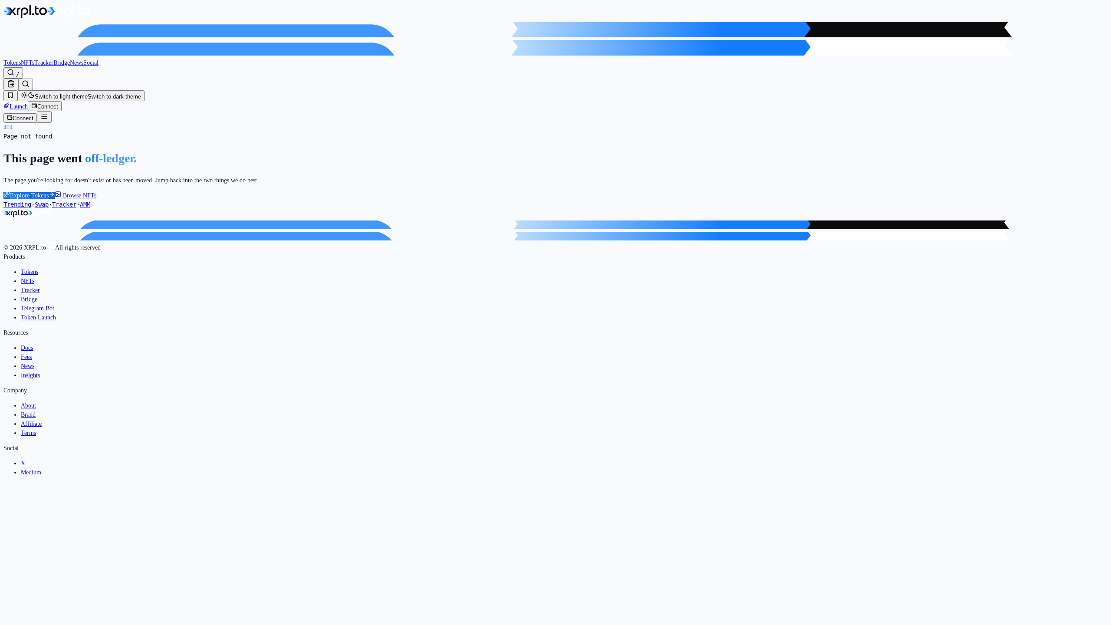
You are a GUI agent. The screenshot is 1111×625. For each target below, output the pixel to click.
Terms (28, 433)
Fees (26, 357)
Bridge (61, 62)
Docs (27, 348)
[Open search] (25, 84)
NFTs (27, 62)
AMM (85, 204)
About (28, 405)
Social (91, 62)
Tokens (12, 62)
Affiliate (31, 424)
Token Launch (38, 317)
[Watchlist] (10, 95)
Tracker (43, 62)
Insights (30, 375)
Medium (31, 472)
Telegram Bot (37, 308)
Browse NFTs (78, 195)
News (76, 62)
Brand (28, 414)
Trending (17, 204)
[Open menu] (44, 117)
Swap (42, 204)
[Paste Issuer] (10, 84)
